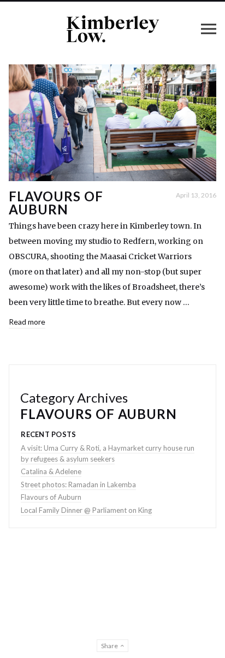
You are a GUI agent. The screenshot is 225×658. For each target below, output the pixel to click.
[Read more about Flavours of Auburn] (112, 122)
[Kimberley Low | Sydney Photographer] (112, 29)
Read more (27, 321)
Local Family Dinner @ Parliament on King (86, 510)
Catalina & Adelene (51, 471)
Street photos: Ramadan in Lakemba (78, 484)
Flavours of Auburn (56, 202)
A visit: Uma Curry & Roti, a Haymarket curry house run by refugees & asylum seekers (107, 453)
